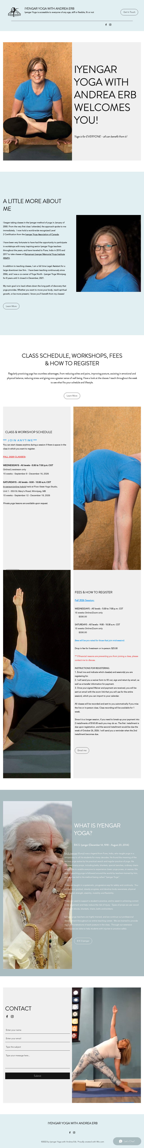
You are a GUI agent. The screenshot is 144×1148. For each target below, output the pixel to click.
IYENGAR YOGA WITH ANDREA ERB (49, 8)
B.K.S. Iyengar (70, 853)
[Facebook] (106, 24)
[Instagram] (110, 24)
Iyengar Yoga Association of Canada (42, 234)
